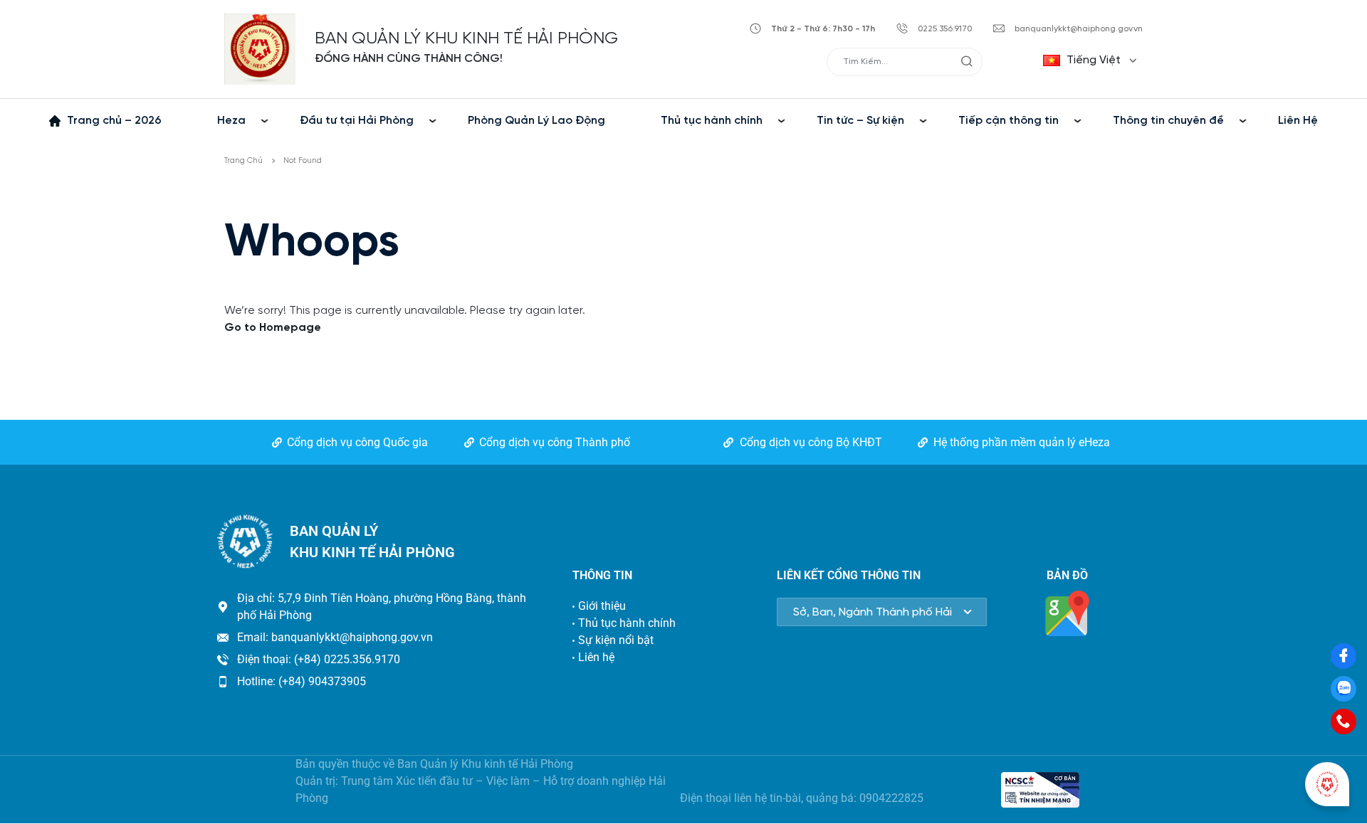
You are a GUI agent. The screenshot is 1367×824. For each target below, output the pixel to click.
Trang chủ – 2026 (114, 121)
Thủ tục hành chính (712, 121)
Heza (231, 121)
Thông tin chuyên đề (1168, 121)
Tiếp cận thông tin (1008, 121)
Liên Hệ (1298, 121)
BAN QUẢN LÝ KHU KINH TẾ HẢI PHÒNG (466, 39)
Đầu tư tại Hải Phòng (357, 121)
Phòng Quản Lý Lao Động (536, 121)
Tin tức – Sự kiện (860, 121)
